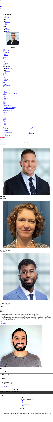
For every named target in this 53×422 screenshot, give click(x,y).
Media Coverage (6, 65)
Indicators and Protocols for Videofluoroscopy (9, 108)
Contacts (5, 74)
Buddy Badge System (7, 83)
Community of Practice (8, 134)
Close (1, 144)
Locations (6, 30)
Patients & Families (31, 132)
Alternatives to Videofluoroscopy (8, 105)
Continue (4, 144)
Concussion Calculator (6, 98)
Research (3, 126)
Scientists (5, 54)
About (4, 86)
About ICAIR (5, 112)
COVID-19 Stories (7, 71)
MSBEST (5, 100)
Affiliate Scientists (6, 55)
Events (3, 125)
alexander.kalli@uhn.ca (5, 386)
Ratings (5, 87)
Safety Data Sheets (6, 102)
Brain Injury (5, 96)
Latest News (5, 123)
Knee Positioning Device (7, 85)
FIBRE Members (6, 118)
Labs (4, 77)
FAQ (4, 88)
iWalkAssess (5, 84)
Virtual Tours (5, 80)
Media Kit (5, 75)
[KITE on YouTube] (22, 400)
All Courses (5, 104)
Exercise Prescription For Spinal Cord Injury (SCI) (10, 107)
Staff (4, 58)
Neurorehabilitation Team (9, 383)
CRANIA (5, 120)
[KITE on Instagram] (22, 402)
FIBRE (5, 117)
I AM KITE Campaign (8, 69)
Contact (5, 64)
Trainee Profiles (6, 60)
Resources (5, 61)
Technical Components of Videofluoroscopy (9, 109)
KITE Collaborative (7, 31)
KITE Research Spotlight (8, 68)
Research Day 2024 (7, 135)
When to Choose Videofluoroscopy (8, 110)
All (4, 82)
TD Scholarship (6, 63)
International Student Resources (8, 62)
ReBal (4, 101)
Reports (5, 73)
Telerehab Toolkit (6, 103)
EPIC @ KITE (5, 91)
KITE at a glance (7, 28)
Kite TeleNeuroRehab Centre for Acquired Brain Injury (10, 93)
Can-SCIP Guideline (6, 97)
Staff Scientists (5, 56)
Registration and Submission (7, 115)
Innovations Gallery (6, 76)
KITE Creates (5, 92)
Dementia (5, 99)
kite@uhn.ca (23, 405)
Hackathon (5, 119)
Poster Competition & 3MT (7, 113)
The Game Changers (7, 67)
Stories (6, 70)
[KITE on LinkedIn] (22, 401)
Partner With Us (2, 137)
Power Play (5, 114)
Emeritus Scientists (6, 57)
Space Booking (6, 79)
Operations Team (6, 122)
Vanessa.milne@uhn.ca (23, 409)
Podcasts (5, 72)
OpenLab (5, 94)
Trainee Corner (4, 323)
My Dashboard (3, 6)
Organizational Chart (7, 29)
